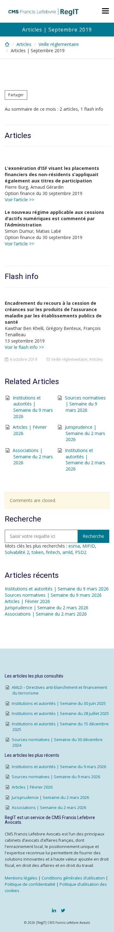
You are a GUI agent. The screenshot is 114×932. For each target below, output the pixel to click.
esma (74, 546)
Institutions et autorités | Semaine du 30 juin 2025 (59, 703)
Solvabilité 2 (17, 552)
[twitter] (63, 910)
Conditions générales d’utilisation (73, 878)
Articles (23, 44)
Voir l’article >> (19, 200)
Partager (16, 95)
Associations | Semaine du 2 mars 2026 (33, 456)
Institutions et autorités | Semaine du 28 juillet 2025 (60, 713)
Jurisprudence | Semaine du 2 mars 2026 (85, 433)
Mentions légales (21, 878)
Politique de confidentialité (30, 884)
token (37, 552)
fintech (53, 552)
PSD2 (80, 552)
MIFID (88, 546)
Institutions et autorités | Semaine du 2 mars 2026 (85, 459)
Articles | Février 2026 (27, 601)
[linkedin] (54, 910)
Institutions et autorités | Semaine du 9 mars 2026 (33, 407)
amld (67, 552)
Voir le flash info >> (24, 347)
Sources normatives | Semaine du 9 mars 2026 (85, 404)
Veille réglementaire (59, 44)
